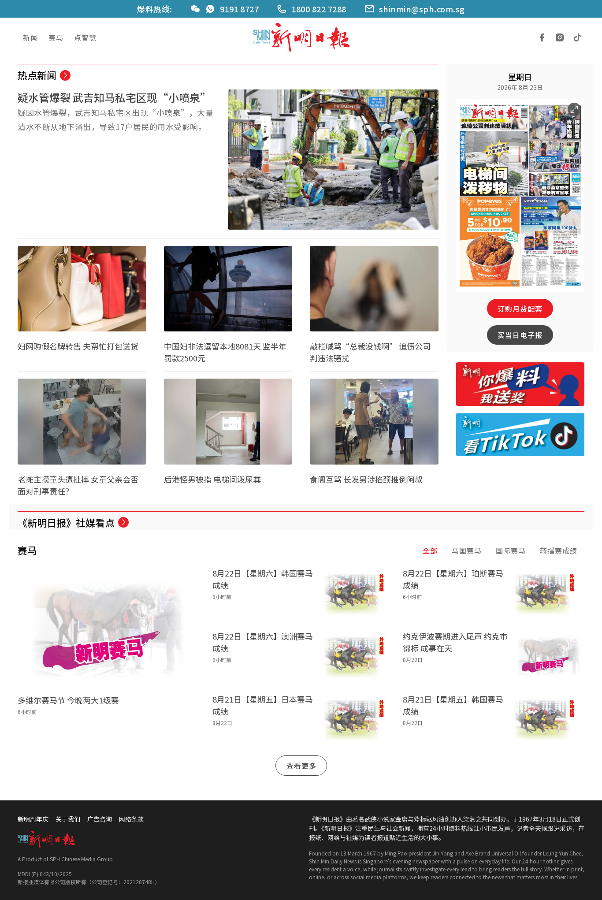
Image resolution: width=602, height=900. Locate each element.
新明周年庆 (33, 818)
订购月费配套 (520, 308)
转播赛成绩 (558, 550)
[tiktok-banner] (520, 434)
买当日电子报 (520, 335)
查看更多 (301, 765)
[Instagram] (560, 37)
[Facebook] (542, 37)
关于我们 (68, 818)
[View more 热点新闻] (65, 75)
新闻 (30, 37)
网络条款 (131, 818)
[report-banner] (520, 384)
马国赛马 (467, 550)
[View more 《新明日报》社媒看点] (123, 522)
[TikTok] (577, 37)
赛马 (55, 37)
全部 (430, 550)
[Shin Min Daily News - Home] (301, 37)
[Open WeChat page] (195, 9)
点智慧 (85, 37)
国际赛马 (511, 550)
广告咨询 (99, 818)
